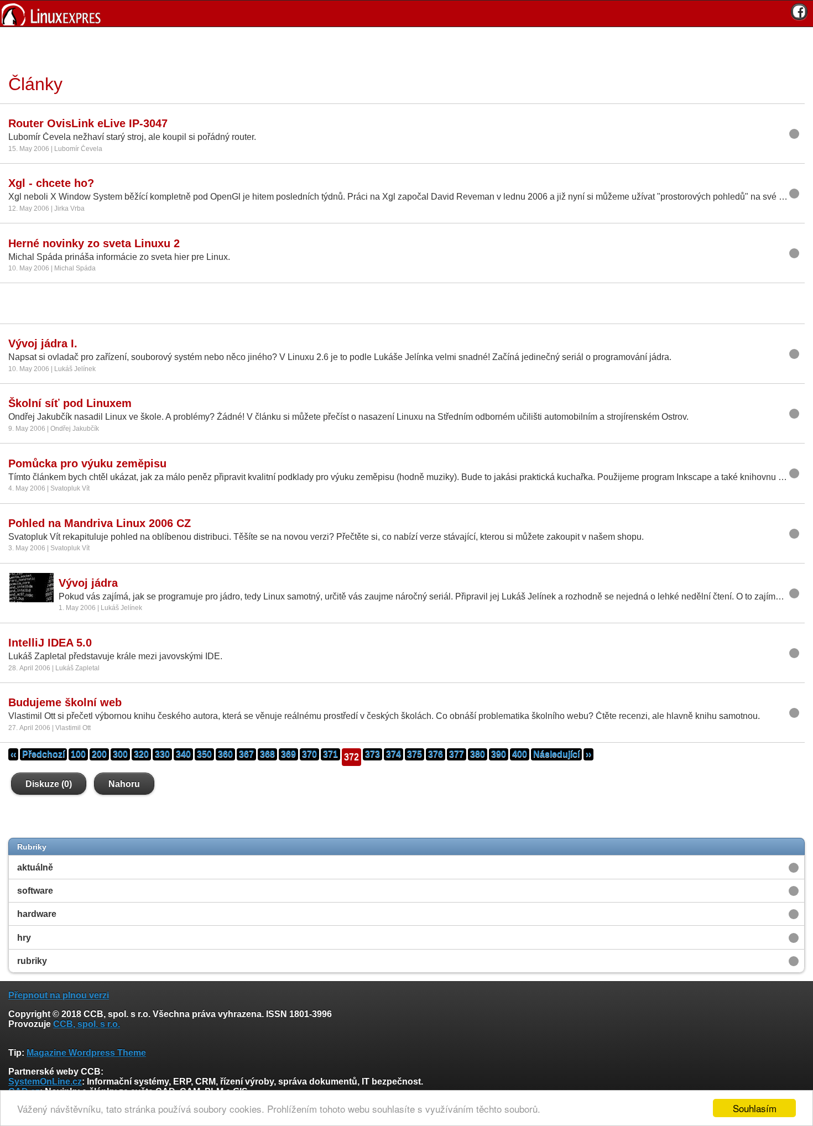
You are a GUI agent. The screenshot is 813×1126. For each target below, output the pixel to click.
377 (456, 754)
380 (477, 754)
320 (141, 754)
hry (24, 937)
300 (120, 754)
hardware (36, 914)
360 (225, 754)
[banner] (406, 13)
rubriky (32, 961)
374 (393, 754)
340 (183, 754)
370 (309, 754)
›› (588, 754)
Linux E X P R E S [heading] (406, 14)
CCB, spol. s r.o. (86, 1024)
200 (99, 754)
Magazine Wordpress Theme (86, 1052)
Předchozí (43, 754)
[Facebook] (799, 11)
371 (330, 754)
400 (519, 754)
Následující (556, 754)
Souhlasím (754, 1108)
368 (267, 754)
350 (204, 754)
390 (498, 754)
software (35, 890)
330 (162, 754)
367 (246, 754)
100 (78, 754)
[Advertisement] (402, 49)
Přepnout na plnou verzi (58, 995)
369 (288, 754)
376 (435, 754)
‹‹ (13, 754)
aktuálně (35, 867)
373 (372, 754)
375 (414, 754)
